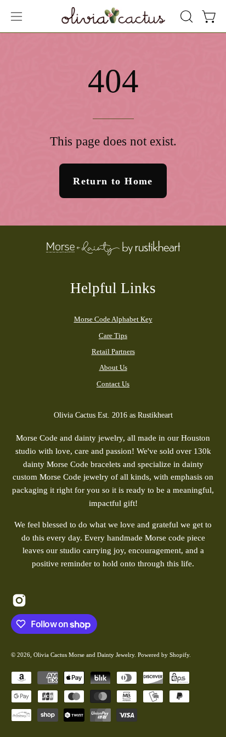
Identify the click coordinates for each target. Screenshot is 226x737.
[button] (185, 16)
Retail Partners (113, 351)
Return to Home (112, 181)
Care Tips (113, 335)
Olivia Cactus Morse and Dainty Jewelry (83, 654)
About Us (113, 367)
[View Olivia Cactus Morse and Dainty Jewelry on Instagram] (19, 600)
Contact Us (113, 384)
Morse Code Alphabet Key (113, 319)
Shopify (179, 654)
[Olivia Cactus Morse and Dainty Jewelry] (113, 15)
